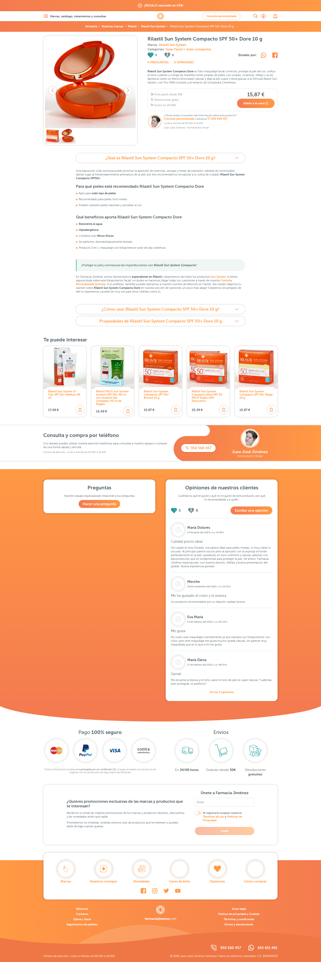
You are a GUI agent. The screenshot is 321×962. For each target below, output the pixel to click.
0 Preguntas (157, 62)
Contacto (82, 914)
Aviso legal (239, 908)
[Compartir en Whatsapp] (263, 56)
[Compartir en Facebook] (275, 56)
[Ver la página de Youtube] (178, 891)
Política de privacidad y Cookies (239, 914)
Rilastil (132, 26)
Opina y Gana (82, 919)
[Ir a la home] (160, 913)
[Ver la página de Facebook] (143, 891)
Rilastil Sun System (153, 26)
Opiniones (217, 881)
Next (128, 90)
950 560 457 (219, 118)
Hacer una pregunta (99, 504)
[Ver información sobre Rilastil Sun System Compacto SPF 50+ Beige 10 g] (256, 367)
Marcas (66, 881)
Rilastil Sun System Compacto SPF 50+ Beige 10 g (256, 394)
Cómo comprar (255, 881)
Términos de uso (213, 816)
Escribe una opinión (251, 510)
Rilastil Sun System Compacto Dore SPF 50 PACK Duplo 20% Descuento (207, 396)
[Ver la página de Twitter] (166, 891)
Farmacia (91, 26)
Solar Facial (174, 49)
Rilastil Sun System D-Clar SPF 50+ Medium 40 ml (64, 394)
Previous (52, 90)
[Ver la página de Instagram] (155, 891)
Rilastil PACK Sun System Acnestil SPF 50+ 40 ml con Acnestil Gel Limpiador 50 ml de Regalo (112, 398)
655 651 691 (268, 948)
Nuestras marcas (112, 26)
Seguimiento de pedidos (82, 924)
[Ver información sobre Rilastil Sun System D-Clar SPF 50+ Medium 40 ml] (64, 367)
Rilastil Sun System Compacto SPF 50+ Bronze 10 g (156, 394)
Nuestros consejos (103, 881)
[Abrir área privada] (263, 16)
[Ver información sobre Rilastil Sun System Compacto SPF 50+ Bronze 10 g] (160, 367)
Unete (224, 830)
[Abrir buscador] (255, 16)
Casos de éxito (179, 881)
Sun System (218, 276)
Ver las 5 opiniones (221, 692)
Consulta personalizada (221, 16)
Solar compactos (198, 49)
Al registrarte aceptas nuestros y (222, 816)
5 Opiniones (184, 62)
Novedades (141, 881)
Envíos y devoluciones (239, 924)
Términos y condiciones (239, 919)
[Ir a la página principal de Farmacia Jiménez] (160, 16)
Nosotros (82, 908)
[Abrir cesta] (275, 16)
